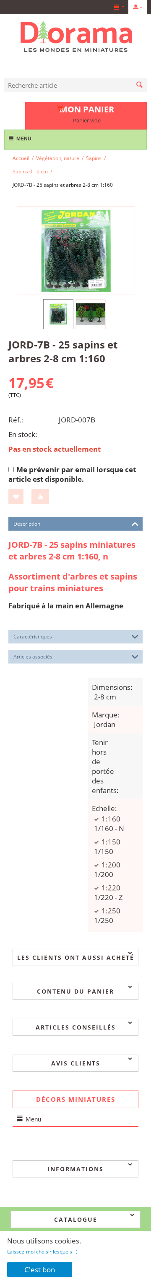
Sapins (94, 158)
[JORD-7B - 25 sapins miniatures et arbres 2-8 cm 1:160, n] (76, 251)
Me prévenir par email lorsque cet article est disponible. (72, 474)
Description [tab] (26, 523)
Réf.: (16, 420)
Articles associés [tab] (32, 656)
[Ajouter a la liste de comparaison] (40, 496)
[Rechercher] (139, 85)
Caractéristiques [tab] (32, 636)
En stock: (22, 434)
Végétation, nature (57, 158)
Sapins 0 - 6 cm (30, 171)
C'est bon (39, 1269)
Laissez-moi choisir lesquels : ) (42, 1251)
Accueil (21, 158)
